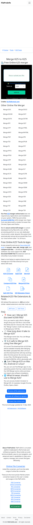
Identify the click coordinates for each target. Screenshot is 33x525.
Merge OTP (7, 160)
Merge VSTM (22, 192)
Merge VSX (22, 197)
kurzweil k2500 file (7, 220)
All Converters (15, 506)
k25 (8, 214)
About (3, 517)
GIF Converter (15, 497)
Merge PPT (22, 146)
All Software (22, 408)
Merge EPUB (22, 142)
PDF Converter (16, 482)
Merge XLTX (7, 174)
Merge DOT (22, 114)
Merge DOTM (23, 119)
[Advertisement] (16, 30)
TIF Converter (15, 493)
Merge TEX (6, 142)
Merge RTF (6, 123)
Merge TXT (6, 206)
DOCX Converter (15, 485)
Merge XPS (22, 137)
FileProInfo (6, 3)
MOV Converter (15, 495)
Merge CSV (7, 210)
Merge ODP (22, 155)
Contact (9, 517)
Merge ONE (22, 201)
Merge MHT (7, 132)
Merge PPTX (7, 151)
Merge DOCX (22, 110)
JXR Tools (12, 309)
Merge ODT (22, 123)
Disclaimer (27, 517)
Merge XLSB (22, 165)
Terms (14, 517)
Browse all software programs (16, 396)
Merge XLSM (7, 169)
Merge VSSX (7, 187)
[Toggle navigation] (29, 3)
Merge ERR (22, 206)
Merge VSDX (7, 183)
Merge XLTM (22, 174)
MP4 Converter (16, 489)
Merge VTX (6, 201)
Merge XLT (22, 169)
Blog (16, 519)
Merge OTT (7, 128)
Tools (11, 50)
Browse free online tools (16, 401)
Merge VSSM (22, 187)
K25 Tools (18, 50)
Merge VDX (7, 197)
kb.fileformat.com (13, 102)
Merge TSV (22, 210)
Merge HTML (22, 128)
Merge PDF (7, 137)
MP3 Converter (16, 491)
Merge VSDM (22, 183)
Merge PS (6, 146)
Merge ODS (22, 178)
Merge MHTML (23, 132)
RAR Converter (16, 502)
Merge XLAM (7, 178)
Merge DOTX (7, 119)
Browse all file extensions (16, 391)
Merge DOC (7, 110)
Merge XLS (22, 160)
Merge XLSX (7, 165)
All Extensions (12, 408)
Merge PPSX (7, 155)
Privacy (20, 517)
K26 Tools (21, 309)
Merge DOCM (7, 114)
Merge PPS (22, 151)
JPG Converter (15, 487)
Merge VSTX (7, 192)
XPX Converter (15, 499)
